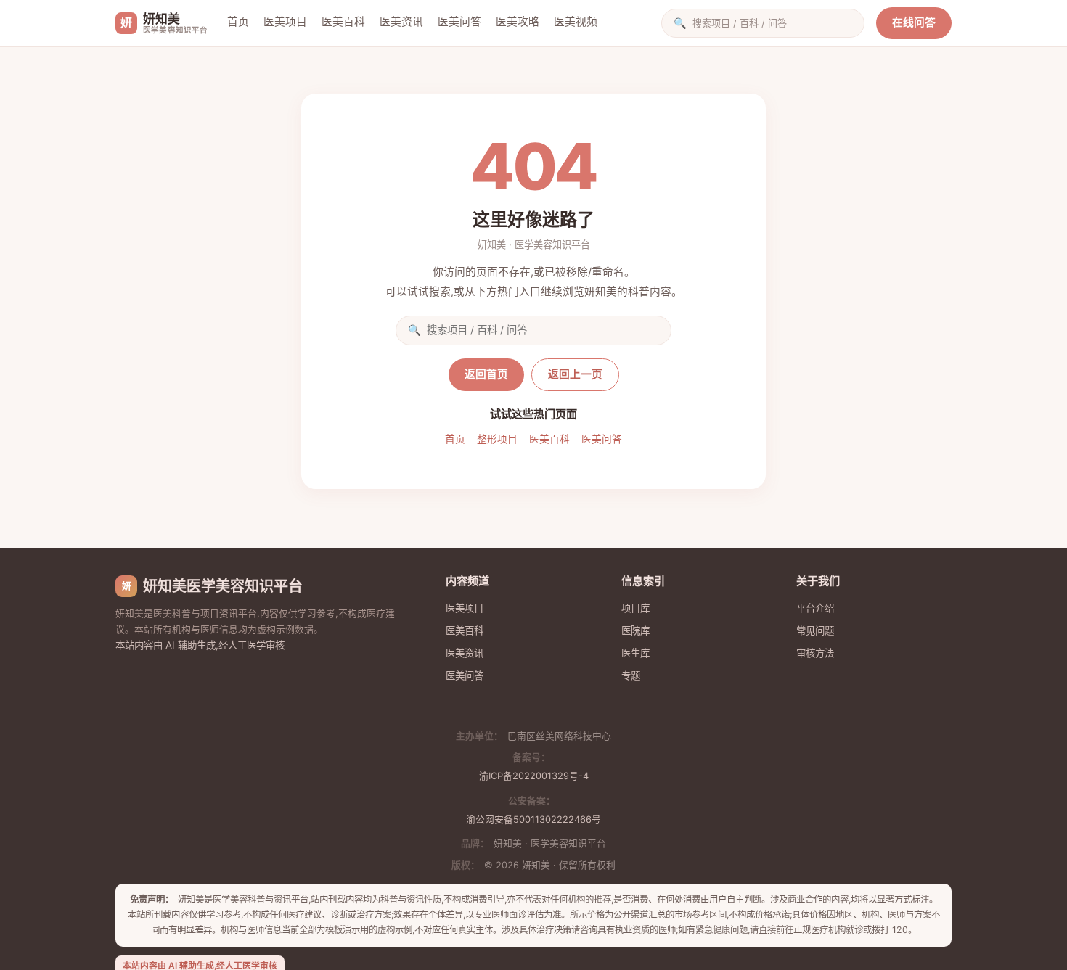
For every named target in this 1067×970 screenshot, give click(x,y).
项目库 (635, 608)
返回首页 (486, 374)
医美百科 (343, 21)
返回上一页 (575, 374)
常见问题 (815, 630)
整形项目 (497, 439)
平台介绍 (815, 608)
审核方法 (815, 653)
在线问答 (914, 22)
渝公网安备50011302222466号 (533, 819)
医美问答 (459, 21)
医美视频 (575, 21)
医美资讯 (401, 21)
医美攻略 (517, 21)
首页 (238, 21)
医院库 (635, 630)
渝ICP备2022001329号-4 (534, 775)
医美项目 (285, 21)
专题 (630, 675)
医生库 (635, 653)
